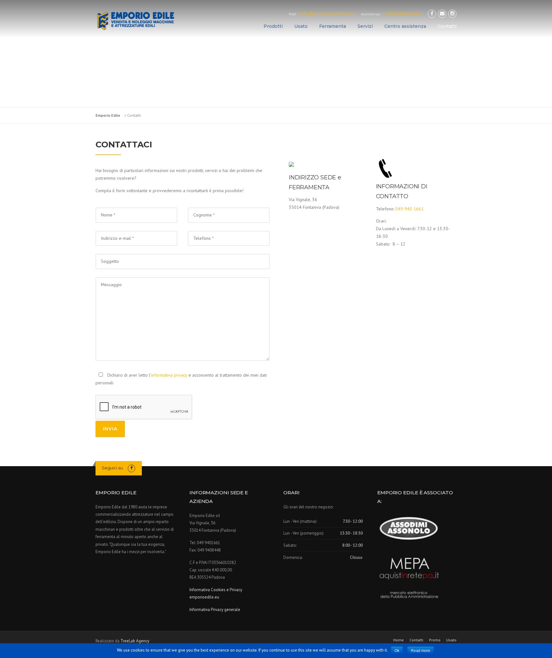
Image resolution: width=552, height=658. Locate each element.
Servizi (365, 26)
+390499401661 (402, 14)
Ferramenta (332, 26)
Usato (301, 26)
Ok (397, 650)
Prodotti (273, 26)
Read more (420, 650)
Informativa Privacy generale (214, 609)
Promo (435, 640)
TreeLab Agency (134, 641)
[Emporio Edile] (135, 20)
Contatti (447, 26)
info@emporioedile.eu (327, 14)
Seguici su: (113, 467)
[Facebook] (432, 13)
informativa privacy (169, 375)
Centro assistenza (405, 26)
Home (398, 640)
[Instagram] (452, 13)
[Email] (442, 13)
